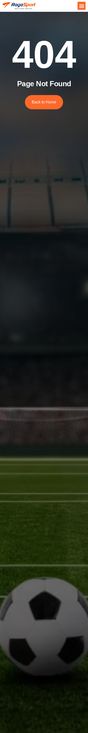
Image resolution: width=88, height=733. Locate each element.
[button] (81, 6)
